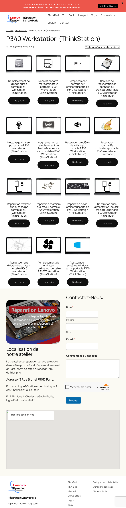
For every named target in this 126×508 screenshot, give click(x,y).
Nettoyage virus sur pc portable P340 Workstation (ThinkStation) (19, 147)
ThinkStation (21, 30)
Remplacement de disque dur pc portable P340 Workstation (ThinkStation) (19, 86)
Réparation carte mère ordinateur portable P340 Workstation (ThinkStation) (48, 86)
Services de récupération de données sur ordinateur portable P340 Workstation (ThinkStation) (107, 88)
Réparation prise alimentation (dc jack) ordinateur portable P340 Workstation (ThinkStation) (107, 209)
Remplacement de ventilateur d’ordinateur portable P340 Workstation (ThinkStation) (48, 268)
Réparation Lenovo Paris (30, 19)
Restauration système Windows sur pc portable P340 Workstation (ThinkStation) (78, 268)
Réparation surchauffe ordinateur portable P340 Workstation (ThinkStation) (107, 148)
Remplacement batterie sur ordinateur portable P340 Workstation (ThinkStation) (77, 86)
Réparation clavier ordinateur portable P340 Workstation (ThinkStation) (77, 208)
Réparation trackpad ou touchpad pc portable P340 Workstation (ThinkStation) (19, 209)
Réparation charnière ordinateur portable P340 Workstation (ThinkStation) (48, 208)
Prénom (70, 319)
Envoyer (73, 400)
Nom (68, 332)
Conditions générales (103, 486)
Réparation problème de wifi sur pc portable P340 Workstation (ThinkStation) (77, 148)
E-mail (70, 339)
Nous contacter (100, 491)
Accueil (9, 30)
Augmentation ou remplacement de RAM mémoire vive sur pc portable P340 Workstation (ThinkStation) (48, 150)
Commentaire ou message (81, 355)
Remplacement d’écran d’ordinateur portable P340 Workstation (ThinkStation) (19, 268)
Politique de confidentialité (105, 482)
